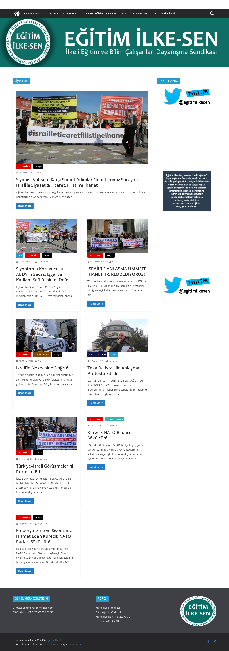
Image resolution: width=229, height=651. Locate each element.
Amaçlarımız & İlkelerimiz (62, 13)
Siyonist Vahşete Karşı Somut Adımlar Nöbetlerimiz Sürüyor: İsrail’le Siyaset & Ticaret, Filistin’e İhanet (77, 182)
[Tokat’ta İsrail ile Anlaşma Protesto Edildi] (117, 335)
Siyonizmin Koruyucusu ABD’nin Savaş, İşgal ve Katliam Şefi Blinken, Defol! (43, 274)
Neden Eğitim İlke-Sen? (101, 13)
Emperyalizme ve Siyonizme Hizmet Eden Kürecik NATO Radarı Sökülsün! (44, 535)
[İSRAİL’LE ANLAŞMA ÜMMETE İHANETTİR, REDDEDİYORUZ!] (117, 236)
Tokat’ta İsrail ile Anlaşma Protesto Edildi (113, 370)
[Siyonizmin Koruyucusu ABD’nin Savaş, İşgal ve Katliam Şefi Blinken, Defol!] (46, 236)
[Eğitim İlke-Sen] (17, 13)
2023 (20, 255)
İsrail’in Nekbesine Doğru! (42, 368)
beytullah (113, 360)
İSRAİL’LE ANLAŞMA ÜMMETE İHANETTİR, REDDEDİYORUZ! (116, 271)
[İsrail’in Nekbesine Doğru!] (46, 335)
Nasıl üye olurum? (134, 13)
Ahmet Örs (42, 172)
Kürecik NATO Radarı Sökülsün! (108, 435)
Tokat (113, 354)
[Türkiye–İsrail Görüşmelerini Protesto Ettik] (46, 433)
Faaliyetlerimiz (42, 354)
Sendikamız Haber (114, 419)
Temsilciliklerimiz (97, 354)
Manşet (38, 166)
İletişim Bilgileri (164, 13)
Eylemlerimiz (24, 166)
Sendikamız (31, 13)
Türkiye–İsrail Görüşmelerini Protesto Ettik (44, 468)
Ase (114, 261)
